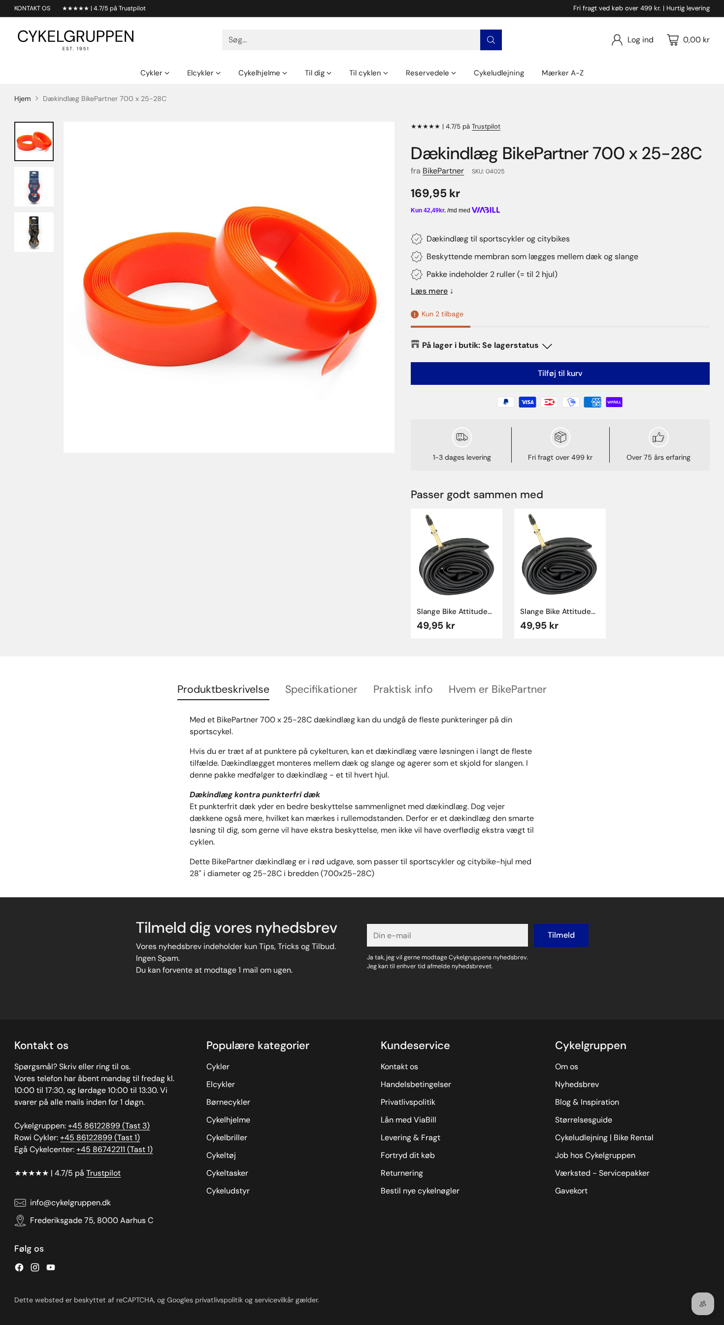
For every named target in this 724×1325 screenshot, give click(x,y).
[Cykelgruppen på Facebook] (19, 1269)
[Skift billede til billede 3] (34, 232)
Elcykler (220, 1084)
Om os (566, 1066)
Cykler (218, 1066)
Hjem (22, 98)
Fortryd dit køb (408, 1155)
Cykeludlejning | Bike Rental (604, 1137)
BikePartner (443, 171)
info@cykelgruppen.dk (70, 1202)
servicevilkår (274, 1299)
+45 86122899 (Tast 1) (100, 1137)
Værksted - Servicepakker (602, 1173)
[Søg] (491, 40)
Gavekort (571, 1191)
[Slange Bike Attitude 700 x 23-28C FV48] (456, 554)
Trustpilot (486, 126)
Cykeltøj (221, 1155)
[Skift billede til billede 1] (34, 141)
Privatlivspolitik (408, 1102)
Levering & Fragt (410, 1137)
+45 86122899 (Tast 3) (109, 1126)
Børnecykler (228, 1102)
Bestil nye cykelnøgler (420, 1191)
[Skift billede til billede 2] (34, 186)
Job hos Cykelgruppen (595, 1155)
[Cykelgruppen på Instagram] (35, 1269)
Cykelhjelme (228, 1120)
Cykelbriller (226, 1137)
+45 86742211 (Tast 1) (114, 1149)
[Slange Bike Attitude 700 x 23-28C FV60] (560, 554)
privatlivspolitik (219, 1299)
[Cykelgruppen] (75, 40)
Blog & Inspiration (587, 1102)
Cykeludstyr (228, 1191)
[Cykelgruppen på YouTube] (51, 1269)
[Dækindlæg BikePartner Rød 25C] (229, 287)
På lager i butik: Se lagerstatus (480, 345)
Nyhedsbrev (577, 1084)
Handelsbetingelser (416, 1084)
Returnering (402, 1173)
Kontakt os (399, 1066)
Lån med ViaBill (408, 1120)
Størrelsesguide (583, 1120)
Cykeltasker (227, 1173)
